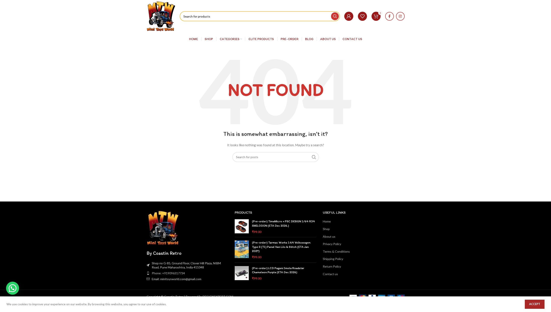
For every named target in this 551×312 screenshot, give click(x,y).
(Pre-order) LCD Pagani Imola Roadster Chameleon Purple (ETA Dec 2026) (278, 270)
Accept (534, 304)
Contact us (330, 274)
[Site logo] (161, 16)
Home (327, 221)
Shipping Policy (333, 259)
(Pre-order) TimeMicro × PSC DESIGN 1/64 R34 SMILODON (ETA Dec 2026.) (283, 223)
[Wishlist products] (362, 16)
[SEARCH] (335, 16)
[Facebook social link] (389, 16)
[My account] (348, 16)
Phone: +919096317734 (168, 273)
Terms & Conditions (336, 251)
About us (329, 236)
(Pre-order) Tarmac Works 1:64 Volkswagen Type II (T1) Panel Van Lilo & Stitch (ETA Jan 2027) (281, 247)
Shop (326, 229)
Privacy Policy (332, 244)
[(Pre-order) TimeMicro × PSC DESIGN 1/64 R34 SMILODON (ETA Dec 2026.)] (242, 226)
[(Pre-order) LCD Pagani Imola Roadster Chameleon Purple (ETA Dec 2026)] (242, 273)
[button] (12, 288)
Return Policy (332, 266)
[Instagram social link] (400, 16)
